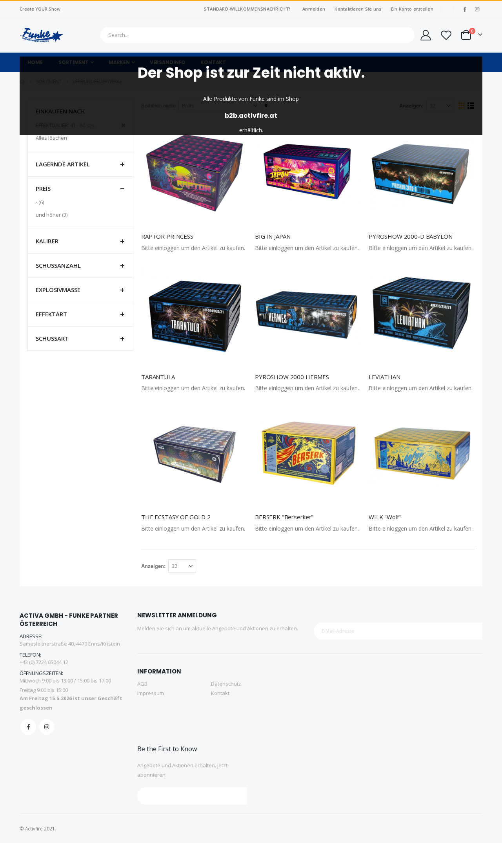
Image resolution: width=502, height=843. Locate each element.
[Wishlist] (446, 35)
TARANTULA (158, 377)
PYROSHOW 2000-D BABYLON (411, 236)
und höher (52, 214)
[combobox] (257, 35)
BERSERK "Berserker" (284, 517)
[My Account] (425, 35)
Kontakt (220, 693)
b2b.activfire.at (251, 115)
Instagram (47, 727)
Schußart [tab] (52, 338)
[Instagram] (477, 9)
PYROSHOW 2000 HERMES (292, 377)
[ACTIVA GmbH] (41, 35)
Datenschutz (226, 683)
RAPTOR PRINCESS (167, 236)
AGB (142, 683)
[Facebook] (465, 9)
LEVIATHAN (384, 377)
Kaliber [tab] (47, 241)
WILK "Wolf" (385, 517)
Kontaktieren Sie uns (358, 9)
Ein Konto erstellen (412, 9)
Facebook (28, 727)
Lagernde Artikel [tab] (63, 164)
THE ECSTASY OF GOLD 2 (176, 517)
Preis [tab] (43, 188)
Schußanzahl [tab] (58, 265)
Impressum (150, 693)
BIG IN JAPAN (273, 236)
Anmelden (313, 9)
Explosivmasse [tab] (58, 290)
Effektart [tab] (51, 314)
